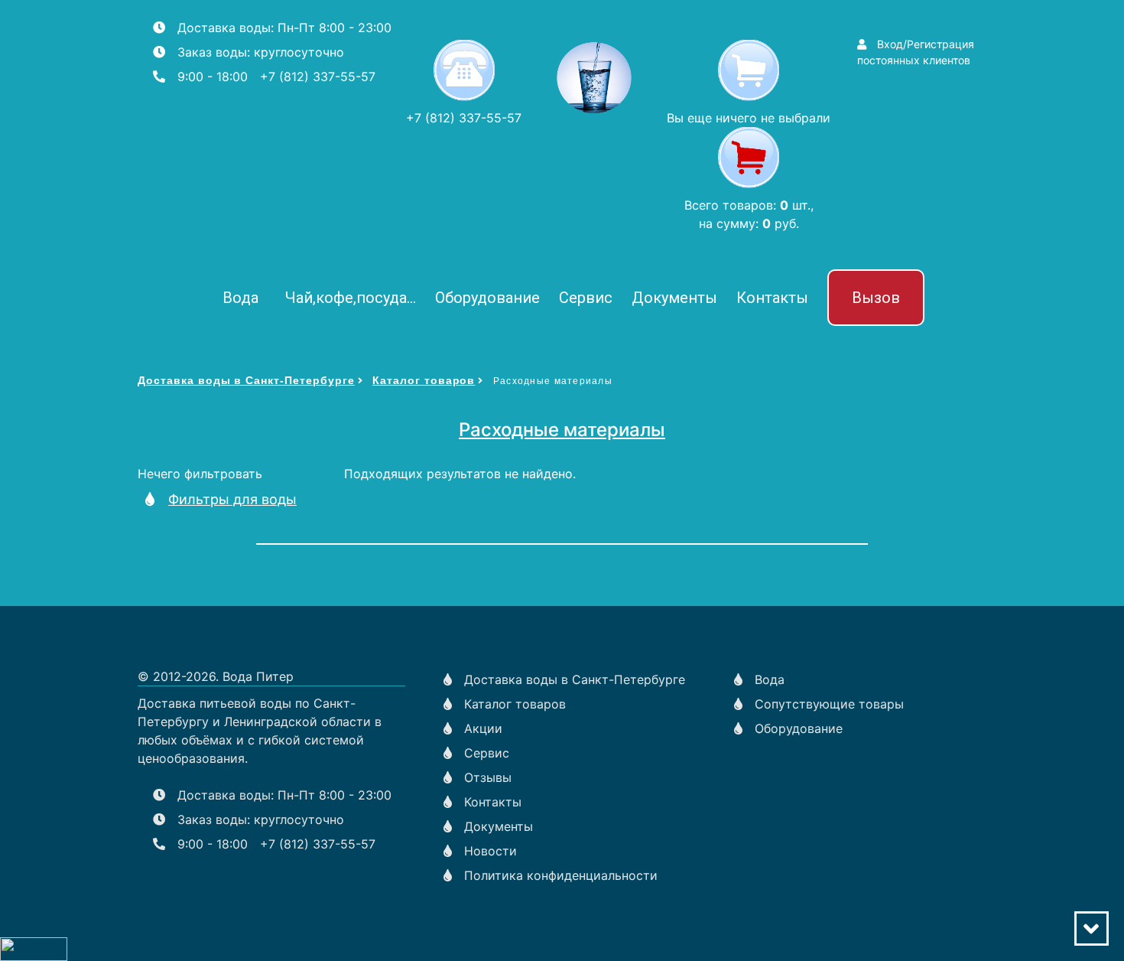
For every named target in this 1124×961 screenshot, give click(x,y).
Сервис (585, 297)
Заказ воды (212, 52)
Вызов (876, 297)
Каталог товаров (423, 380)
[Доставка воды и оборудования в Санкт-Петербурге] (594, 77)
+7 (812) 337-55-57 (317, 76)
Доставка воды (224, 27)
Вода (240, 297)
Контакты (772, 297)
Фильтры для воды (232, 499)
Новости (490, 850)
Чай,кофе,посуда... (350, 297)
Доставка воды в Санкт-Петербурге (246, 380)
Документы (674, 297)
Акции (483, 728)
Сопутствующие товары (829, 704)
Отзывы (488, 777)
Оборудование (487, 297)
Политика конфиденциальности (561, 875)
